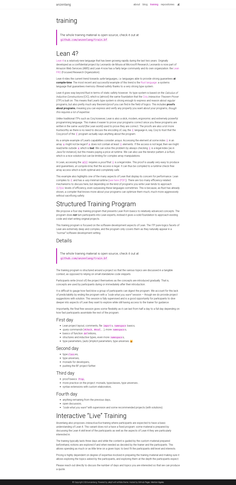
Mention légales (157, 482)
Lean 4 (60, 60)
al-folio (120, 482)
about (136, 4)
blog (145, 4)
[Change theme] (178, 3)
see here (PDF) (117, 180)
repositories (167, 4)
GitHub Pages (144, 482)
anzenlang (63, 4)
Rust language (149, 82)
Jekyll (110, 482)
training (155, 4)
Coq (145, 96)
